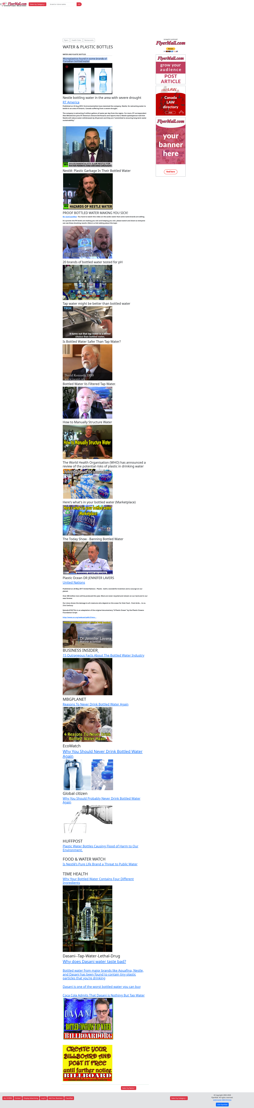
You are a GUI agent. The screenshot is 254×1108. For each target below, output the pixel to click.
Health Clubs (76, 40)
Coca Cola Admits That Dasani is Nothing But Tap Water (104, 995)
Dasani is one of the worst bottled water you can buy (102, 986)
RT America (71, 102)
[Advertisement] (127, 23)
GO (79, 4)
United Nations (74, 582)
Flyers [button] (66, 40)
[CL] (171, 101)
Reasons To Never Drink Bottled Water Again (95, 704)
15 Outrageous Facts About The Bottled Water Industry (103, 655)
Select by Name (128, 1088)
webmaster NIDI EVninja (222, 1100)
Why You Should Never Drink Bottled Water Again (103, 754)
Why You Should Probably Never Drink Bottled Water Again (101, 800)
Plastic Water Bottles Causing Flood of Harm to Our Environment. (100, 848)
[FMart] (171, 70)
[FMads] (171, 147)
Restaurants (89, 40)
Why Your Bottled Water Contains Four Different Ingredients (98, 881)
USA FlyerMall (222, 1104)
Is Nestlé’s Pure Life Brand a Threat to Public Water (100, 864)
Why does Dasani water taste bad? (94, 961)
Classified (69, 1098)
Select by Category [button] (37, 4)
